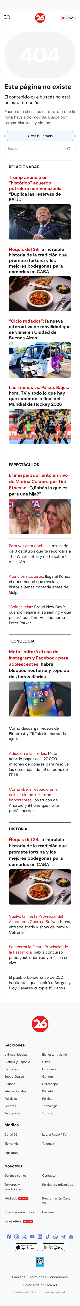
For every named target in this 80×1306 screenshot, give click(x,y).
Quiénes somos (15, 1175)
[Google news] (71, 1236)
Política (47, 1099)
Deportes (11, 1069)
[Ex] (24, 1236)
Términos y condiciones (13, 1187)
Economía (49, 1069)
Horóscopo (50, 1084)
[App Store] (26, 1248)
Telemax (48, 1144)
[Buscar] (69, 149)
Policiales (11, 1099)
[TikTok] (48, 1236)
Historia (18, 829)
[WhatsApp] (55, 1236)
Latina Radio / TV (54, 1134)
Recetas (10, 1106)
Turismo (47, 1113)
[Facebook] (9, 1236)
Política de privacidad (57, 1185)
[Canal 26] (40, 1025)
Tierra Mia (11, 1144)
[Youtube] (32, 1236)
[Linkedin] (40, 1236)
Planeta (47, 1091)
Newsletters (18, 1221)
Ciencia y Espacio (17, 1062)
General (48, 1077)
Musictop (11, 1153)
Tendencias (12, 1113)
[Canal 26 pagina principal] (40, 21)
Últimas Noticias (15, 1054)
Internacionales (15, 1091)
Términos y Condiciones (49, 1277)
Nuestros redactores (19, 1212)
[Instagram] (16, 1236)
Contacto (49, 1175)
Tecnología (22, 641)
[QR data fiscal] (40, 1265)
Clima (46, 1062)
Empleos (48, 1212)
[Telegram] (63, 1236)
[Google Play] (53, 1248)
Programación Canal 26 (56, 1200)
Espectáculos (24, 464)
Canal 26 (10, 1134)
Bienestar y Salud (54, 1054)
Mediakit (15, 1198)
